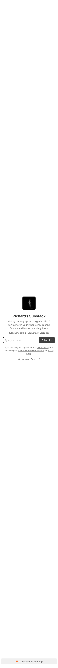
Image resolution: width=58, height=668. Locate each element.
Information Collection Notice (31, 350)
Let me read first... (27, 359)
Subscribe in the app (31, 661)
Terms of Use (42, 347)
